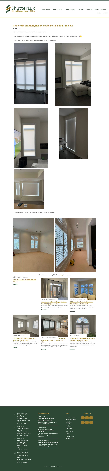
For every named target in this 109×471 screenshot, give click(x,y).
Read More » (15, 284)
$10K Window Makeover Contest (48, 442)
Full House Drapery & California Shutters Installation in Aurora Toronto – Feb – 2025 (53, 340)
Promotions (89, 9)
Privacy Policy (70, 436)
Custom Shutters (45, 9)
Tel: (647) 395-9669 (22, 462)
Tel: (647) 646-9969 (22, 449)
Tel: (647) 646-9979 (22, 423)
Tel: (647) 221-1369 (22, 435)
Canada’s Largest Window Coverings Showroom (46, 419)
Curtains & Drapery (70, 9)
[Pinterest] (91, 422)
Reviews (96, 9)
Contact (105, 13)
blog (61, 275)
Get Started (103, 9)
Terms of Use (70, 438)
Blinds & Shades (57, 9)
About (98, 13)
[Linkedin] (83, 422)
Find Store (80, 9)
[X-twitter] (87, 422)
